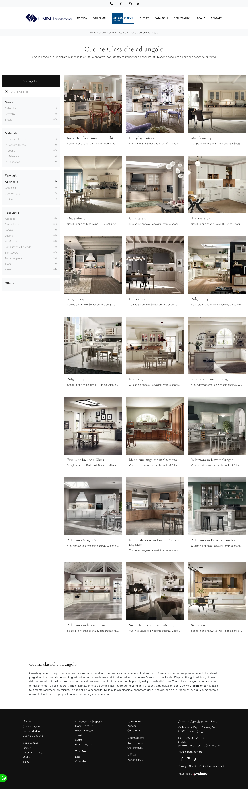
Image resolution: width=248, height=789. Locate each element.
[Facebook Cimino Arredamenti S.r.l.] (120, 4)
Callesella (10, 108)
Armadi (131, 725)
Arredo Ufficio (135, 759)
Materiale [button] (11, 133)
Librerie (27, 747)
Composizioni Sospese (88, 721)
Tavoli (78, 735)
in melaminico (13, 156)
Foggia (9, 229)
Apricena (10, 218)
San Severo (12, 252)
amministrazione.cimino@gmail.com (199, 745)
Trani (8, 263)
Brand (201, 18)
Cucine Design (31, 726)
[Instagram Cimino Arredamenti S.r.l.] (130, 4)
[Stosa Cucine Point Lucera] (123, 18)
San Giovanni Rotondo (18, 246)
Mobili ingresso (84, 730)
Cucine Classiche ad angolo (143, 32)
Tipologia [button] (11, 175)
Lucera (9, 235)
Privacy (182, 766)
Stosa (8, 119)
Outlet (144, 18)
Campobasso (13, 224)
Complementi (135, 747)
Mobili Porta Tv (84, 725)
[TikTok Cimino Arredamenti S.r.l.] (138, 3)
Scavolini (10, 113)
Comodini (80, 761)
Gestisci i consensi (213, 766)
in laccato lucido (15, 139)
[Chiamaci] (111, 4)
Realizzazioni (182, 18)
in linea (9, 199)
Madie (26, 757)
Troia (8, 269)
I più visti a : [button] (13, 212)
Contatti (216, 18)
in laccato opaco (15, 144)
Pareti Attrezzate (32, 752)
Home (93, 32)
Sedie (78, 739)
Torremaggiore (13, 258)
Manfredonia (12, 241)
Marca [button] (9, 102)
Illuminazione (135, 743)
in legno (10, 150)
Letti (77, 756)
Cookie (193, 766)
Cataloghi (161, 18)
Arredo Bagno (83, 744)
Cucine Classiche (117, 32)
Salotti (26, 761)
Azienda (82, 18)
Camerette (133, 730)
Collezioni (99, 18)
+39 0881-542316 (193, 737)
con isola (10, 187)
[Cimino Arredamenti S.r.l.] (48, 18)
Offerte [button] (9, 283)
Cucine (102, 32)
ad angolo (11, 181)
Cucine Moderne (32, 731)
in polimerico (12, 161)
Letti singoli (134, 721)
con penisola (13, 193)
